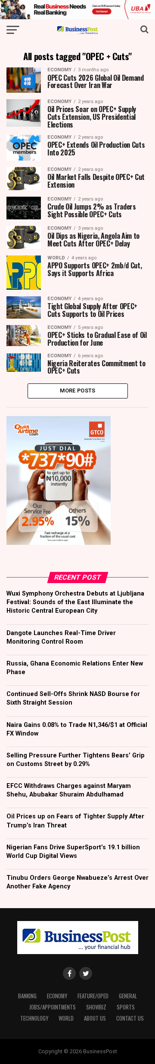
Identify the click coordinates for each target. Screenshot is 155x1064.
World (66, 1018)
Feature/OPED (93, 996)
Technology (34, 1018)
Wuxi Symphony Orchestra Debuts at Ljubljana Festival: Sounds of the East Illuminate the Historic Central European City (75, 602)
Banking (27, 996)
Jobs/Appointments (52, 1007)
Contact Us (130, 1018)
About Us (95, 1018)
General (128, 996)
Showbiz (96, 1007)
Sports (126, 1007)
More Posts (78, 390)
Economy (57, 996)
